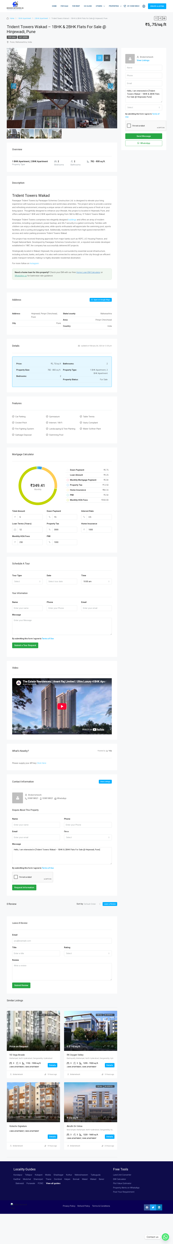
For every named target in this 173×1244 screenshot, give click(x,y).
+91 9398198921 (133, 6)
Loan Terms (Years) (21, 523)
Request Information (24, 887)
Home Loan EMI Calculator (88, 272)
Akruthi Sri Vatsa (74, 1126)
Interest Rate (87, 511)
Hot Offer (23, 37)
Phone (50, 602)
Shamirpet (38, 1179)
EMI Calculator (119, 1179)
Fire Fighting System (24, 429)
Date (49, 575)
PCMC (40, 1183)
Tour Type (17, 575)
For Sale (64, 6)
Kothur (69, 1175)
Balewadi (20, 1183)
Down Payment (54, 511)
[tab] (99, 58)
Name (15, 602)
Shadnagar (58, 1175)
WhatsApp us (21, 275)
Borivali (76, 1179)
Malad (84, 1179)
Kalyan (67, 1179)
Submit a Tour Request (25, 645)
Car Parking (20, 416)
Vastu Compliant (90, 422)
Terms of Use (48, 638)
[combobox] (27, 581)
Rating (67, 947)
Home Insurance (89, 523)
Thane (48, 1179)
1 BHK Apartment (24, 18)
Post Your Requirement (123, 1192)
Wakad (93, 1179)
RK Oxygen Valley (75, 1055)
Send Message (144, 136)
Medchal (27, 1179)
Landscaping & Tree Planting (62, 429)
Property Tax (53, 523)
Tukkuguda (95, 1175)
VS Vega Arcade (17, 1055)
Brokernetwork (18, 1074)
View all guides (53, 1183)
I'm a (66, 831)
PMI (48, 536)
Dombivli (58, 1179)
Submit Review (21, 985)
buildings (72, 219)
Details (52, 1065)
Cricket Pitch (21, 422)
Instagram (34, 263)
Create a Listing (157, 6)
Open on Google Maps (101, 300)
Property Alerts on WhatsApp (126, 1187)
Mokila (48, 1175)
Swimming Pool (56, 435)
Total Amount (18, 511)
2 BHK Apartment (41, 18)
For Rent (76, 6)
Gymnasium (54, 416)
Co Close (88, 6)
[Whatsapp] (165, 1237)
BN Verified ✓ (52, 1015)
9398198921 (33, 798)
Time (83, 575)
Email (83, 602)
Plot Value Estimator (122, 1183)
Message (16, 615)
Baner (101, 1179)
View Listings (105, 782)
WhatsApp (61, 798)
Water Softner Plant (92, 429)
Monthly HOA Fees (21, 536)
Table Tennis (88, 416)
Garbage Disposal (23, 435)
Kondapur (18, 1175)
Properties (114, 6)
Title (14, 947)
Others (99, 6)
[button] (147, 1207)
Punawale (30, 1183)
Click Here (41, 763)
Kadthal (17, 1179)
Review (15, 960)
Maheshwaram (81, 1175)
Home (54, 6)
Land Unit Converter (122, 1175)
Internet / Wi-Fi (55, 422)
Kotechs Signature (18, 1126)
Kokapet (38, 1175)
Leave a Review (110, 904)
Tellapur (28, 1175)
